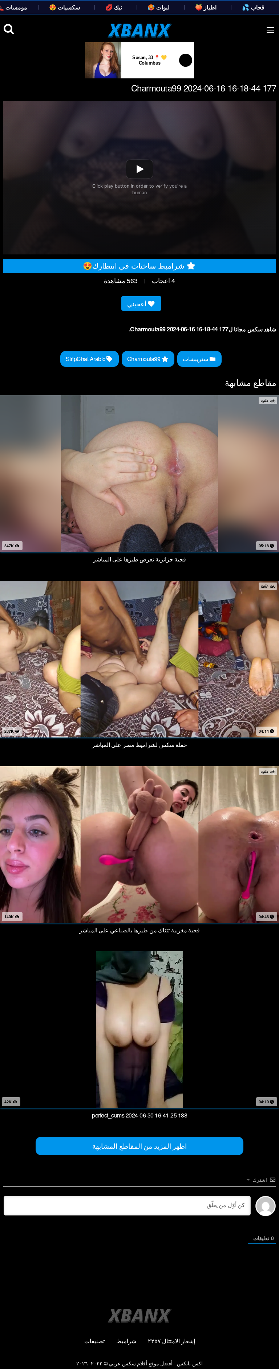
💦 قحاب (253, 7)
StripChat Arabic (86, 359)
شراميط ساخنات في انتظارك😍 (135, 265)
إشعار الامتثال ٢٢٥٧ (171, 1341)
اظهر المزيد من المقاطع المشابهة (139, 1146)
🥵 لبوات (158, 7)
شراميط (126, 1341)
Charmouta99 (144, 359)
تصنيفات (94, 1341)
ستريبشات (196, 359)
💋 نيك (113, 7)
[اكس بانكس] (139, 30)
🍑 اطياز (206, 7)
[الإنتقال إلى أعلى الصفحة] (267, 1353)
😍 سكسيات (64, 7)
